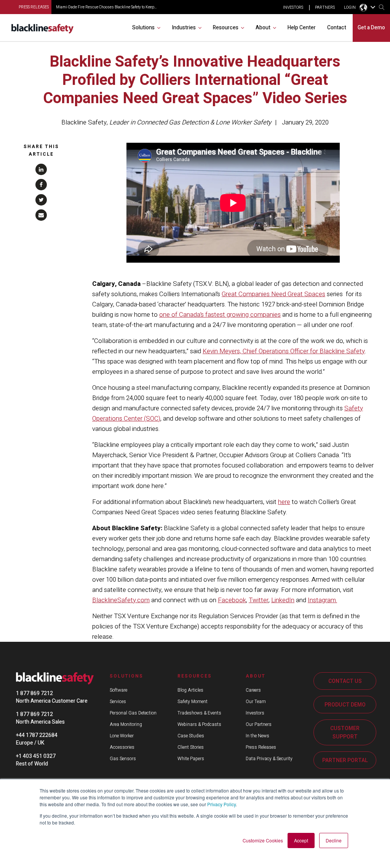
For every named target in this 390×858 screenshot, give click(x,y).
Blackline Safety (84, 122)
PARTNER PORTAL (345, 760)
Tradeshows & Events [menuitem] (199, 713)
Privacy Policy (221, 804)
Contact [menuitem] (336, 28)
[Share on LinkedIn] (41, 169)
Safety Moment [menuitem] (192, 701)
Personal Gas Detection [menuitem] (133, 713)
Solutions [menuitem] (143, 28)
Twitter (259, 600)
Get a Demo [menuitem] (371, 28)
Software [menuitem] (118, 690)
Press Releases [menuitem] (261, 747)
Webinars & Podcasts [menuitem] (199, 724)
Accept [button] (301, 840)
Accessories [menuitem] (122, 747)
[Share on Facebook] (41, 184)
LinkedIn (282, 600)
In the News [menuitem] (257, 735)
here (284, 502)
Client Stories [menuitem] (190, 747)
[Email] (41, 215)
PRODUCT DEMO (345, 705)
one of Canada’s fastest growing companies (220, 314)
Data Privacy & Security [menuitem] (269, 758)
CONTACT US (345, 681)
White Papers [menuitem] (190, 758)
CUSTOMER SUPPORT (345, 732)
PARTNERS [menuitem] (325, 7)
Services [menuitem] (118, 701)
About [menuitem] (263, 28)
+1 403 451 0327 (36, 756)
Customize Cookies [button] (263, 840)
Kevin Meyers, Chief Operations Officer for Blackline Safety (284, 351)
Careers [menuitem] (253, 690)
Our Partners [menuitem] (259, 724)
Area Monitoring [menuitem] (126, 724)
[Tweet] (41, 200)
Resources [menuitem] (225, 28)
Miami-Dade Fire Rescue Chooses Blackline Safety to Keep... (106, 7)
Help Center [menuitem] (302, 28)
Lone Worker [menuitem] (122, 735)
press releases (34, 7)
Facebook (232, 600)
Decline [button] (334, 840)
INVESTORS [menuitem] (293, 7)
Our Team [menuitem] (256, 701)
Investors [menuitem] (255, 713)
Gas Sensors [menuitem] (123, 758)
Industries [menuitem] (184, 28)
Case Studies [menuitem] (190, 735)
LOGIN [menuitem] (350, 7)
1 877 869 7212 (34, 693)
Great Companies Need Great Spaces (273, 294)
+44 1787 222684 (37, 735)
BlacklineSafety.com (121, 600)
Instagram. (322, 600)
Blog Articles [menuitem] (190, 690)
